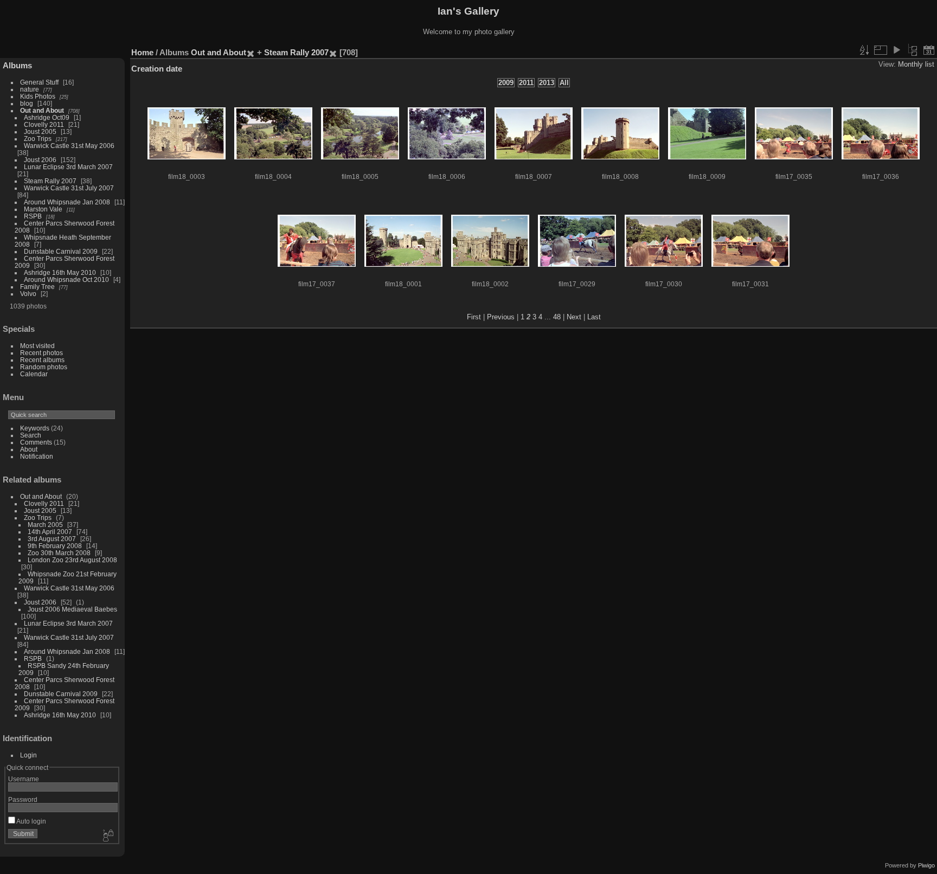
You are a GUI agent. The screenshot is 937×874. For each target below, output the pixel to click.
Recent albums (42, 359)
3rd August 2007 (52, 538)
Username (23, 778)
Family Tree (37, 286)
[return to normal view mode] (913, 50)
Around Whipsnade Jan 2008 (67, 201)
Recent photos (41, 352)
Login (28, 755)
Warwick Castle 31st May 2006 (69, 145)
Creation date (156, 68)
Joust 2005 (40, 131)
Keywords (34, 428)
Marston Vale (43, 209)
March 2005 (45, 524)
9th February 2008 (55, 545)
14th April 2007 (50, 531)
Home (142, 52)
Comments (36, 442)
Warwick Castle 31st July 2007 (69, 187)
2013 (546, 83)
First (474, 317)
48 (557, 317)
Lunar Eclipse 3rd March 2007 (68, 166)
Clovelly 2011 (44, 124)
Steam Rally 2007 (50, 180)
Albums (17, 65)
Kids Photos (37, 96)
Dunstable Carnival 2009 (61, 251)
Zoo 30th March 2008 (59, 552)
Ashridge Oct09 (46, 117)
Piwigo (926, 865)
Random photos (43, 366)
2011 (526, 83)
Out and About (42, 110)
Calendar (34, 373)
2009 (506, 83)
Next (574, 317)
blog (26, 103)
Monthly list (916, 64)
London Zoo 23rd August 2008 (72, 559)
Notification (36, 456)
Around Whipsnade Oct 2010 (66, 279)
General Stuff (39, 82)
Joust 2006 (40, 159)
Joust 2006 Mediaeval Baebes (72, 609)
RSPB (33, 216)
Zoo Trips (38, 138)
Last (594, 317)
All (564, 83)
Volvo (28, 293)
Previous (501, 317)
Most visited (37, 345)
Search (30, 435)
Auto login (30, 821)
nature (29, 89)
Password (22, 799)
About (28, 449)
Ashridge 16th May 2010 (60, 272)
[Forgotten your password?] (107, 836)
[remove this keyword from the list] (250, 52)
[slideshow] (896, 50)
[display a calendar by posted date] (929, 50)
